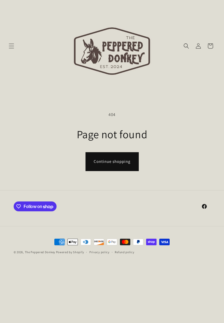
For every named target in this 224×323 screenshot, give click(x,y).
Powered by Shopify (70, 252)
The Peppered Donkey (40, 252)
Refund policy (124, 252)
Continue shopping (112, 161)
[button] (11, 46)
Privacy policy (99, 252)
